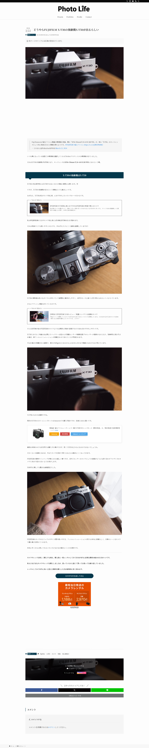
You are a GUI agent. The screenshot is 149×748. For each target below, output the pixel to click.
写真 (59, 654)
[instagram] (130, 1)
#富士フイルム (79, 145)
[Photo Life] (74, 9)
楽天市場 (65, 434)
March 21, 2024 (61, 148)
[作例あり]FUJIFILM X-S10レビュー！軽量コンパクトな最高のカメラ (74, 314)
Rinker (56, 430)
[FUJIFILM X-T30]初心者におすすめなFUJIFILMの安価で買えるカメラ (74, 206)
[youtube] (132, 1)
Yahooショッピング (79, 434)
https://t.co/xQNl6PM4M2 (93, 145)
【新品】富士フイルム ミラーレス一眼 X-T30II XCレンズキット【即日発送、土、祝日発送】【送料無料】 (85, 428)
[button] (41, 690)
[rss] (135, 1)
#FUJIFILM (69, 145)
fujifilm (42, 654)
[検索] (138, 1)
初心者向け (65, 654)
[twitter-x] (127, 1)
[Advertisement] (74, 120)
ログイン (51, 727)
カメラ (54, 654)
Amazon (54, 434)
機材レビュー (31, 35)
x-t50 (48, 654)
